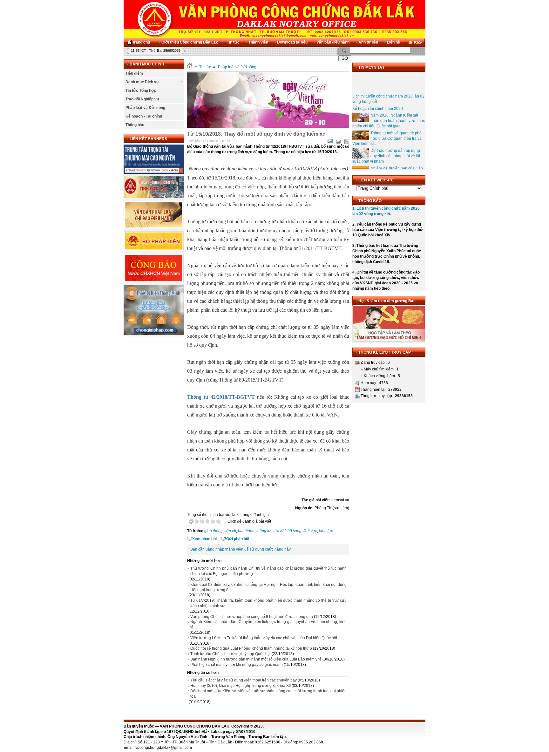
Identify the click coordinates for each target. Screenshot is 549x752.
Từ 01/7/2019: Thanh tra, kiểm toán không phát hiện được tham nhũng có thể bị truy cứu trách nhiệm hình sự (268, 603)
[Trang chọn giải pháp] (154, 333)
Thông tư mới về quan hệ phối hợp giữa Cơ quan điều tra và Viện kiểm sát (387, 132)
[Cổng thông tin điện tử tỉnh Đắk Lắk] (154, 196)
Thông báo (134, 125)
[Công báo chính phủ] (154, 281)
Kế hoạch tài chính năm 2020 (377, 102)
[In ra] (338, 141)
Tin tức (205, 67)
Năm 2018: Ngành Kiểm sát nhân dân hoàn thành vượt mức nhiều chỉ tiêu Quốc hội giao (388, 114)
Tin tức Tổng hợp (140, 90)
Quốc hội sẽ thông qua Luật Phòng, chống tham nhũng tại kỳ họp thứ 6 (251, 648)
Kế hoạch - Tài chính (143, 116)
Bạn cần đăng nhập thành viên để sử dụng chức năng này (240, 549)
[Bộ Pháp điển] (154, 250)
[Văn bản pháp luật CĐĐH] (154, 228)
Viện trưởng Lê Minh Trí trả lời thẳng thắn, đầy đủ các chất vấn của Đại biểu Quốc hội (263, 638)
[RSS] (414, 42)
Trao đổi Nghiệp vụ (142, 99)
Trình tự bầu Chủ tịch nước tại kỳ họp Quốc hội (230, 654)
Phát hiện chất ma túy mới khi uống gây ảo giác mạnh (236, 664)
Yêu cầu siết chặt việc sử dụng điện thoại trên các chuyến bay (243, 680)
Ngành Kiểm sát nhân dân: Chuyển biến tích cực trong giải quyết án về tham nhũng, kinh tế (268, 624)
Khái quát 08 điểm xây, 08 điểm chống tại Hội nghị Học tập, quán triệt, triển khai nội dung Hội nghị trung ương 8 (268, 587)
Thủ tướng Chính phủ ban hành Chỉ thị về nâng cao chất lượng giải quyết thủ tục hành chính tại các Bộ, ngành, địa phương (268, 571)
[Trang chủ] (189, 67)
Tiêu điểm (134, 73)
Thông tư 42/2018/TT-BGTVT (221, 397)
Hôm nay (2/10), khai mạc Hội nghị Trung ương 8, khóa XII (240, 685)
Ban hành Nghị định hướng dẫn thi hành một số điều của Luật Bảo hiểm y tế (256, 659)
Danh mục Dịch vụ (142, 82)
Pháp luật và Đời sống (145, 107)
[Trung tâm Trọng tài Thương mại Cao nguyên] (154, 172)
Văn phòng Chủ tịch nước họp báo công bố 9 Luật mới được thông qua (251, 616)
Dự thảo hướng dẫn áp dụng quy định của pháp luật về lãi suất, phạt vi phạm (386, 150)
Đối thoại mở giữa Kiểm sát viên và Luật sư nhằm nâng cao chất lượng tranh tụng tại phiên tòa (268, 694)
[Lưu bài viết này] (346, 141)
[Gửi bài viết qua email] (330, 141)
